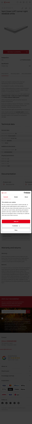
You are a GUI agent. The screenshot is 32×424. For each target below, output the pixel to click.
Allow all (16, 221)
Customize (15, 225)
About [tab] (26, 197)
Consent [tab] (5, 197)
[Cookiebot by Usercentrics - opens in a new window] (23, 193)
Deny (16, 230)
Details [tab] (16, 197)
